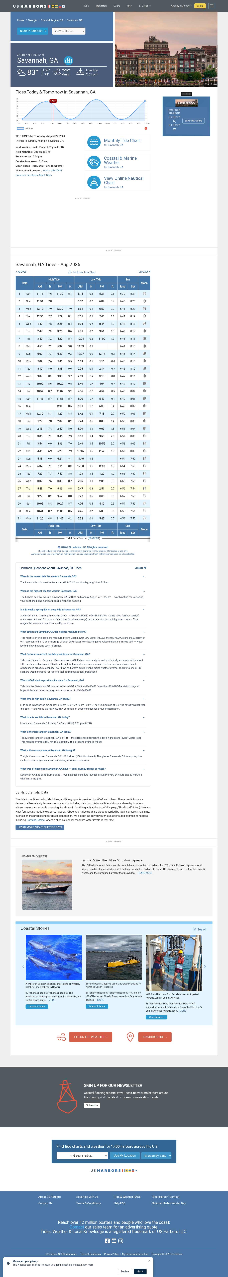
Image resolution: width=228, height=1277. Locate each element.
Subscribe (92, 1105)
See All (201, 929)
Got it (140, 1271)
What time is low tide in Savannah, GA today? (45, 717)
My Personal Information (135, 1254)
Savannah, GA (74, 20)
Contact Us (45, 1203)
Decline (125, 1271)
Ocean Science (37, 1006)
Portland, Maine (36, 820)
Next (204, 965)
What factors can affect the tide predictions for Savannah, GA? (55, 654)
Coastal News (156, 1017)
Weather (101, 5)
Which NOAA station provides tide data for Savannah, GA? (52, 680)
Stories (144, 5)
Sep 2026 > (144, 271)
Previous (23, 965)
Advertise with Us (87, 1196)
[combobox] (68, 31)
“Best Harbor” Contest (165, 1196)
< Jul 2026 (21, 271)
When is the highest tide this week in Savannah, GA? (48, 591)
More (52, 1000)
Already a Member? (181, 5)
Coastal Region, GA (52, 20)
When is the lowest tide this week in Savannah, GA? (48, 576)
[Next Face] (189, 94)
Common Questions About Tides (34, 175)
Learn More (145, 872)
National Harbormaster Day (169, 1203)
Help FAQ (119, 1203)
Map (129, 5)
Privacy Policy (111, 1254)
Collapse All (140, 568)
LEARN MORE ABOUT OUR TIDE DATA (40, 827)
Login (200, 6)
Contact (77, 1227)
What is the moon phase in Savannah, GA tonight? (47, 750)
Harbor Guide (153, 1037)
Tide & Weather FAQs (127, 1196)
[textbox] (68, 31)
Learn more (87, 1264)
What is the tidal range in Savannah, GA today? (45, 731)
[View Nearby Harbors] (68, 60)
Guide (116, 5)
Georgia (32, 20)
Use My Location (125, 1155)
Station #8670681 (52, 170)
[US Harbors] (39, 6)
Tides (85, 5)
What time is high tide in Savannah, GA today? (45, 698)
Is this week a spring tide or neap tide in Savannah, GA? (50, 609)
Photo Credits (210, 84)
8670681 (94, 538)
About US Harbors (49, 1196)
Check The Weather (89, 1037)
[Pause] (186, 94)
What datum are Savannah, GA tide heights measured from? (53, 631)
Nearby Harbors (31, 31)
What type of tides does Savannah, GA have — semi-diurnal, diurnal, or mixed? (63, 768)
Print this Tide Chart (84, 272)
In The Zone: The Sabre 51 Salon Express (112, 860)
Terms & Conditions (88, 1203)
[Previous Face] (183, 94)
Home (20, 20)
